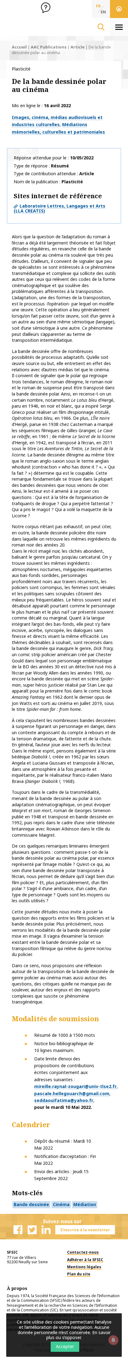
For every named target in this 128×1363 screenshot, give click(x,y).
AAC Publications (48, 47)
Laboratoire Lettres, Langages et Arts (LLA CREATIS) (59, 208)
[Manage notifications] (113, 1340)
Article (78, 47)
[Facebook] (18, 1229)
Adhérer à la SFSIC (85, 1259)
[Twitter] (32, 1229)
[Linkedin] (46, 1229)
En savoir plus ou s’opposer (78, 1335)
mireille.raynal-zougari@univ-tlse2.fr (75, 1086)
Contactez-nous (83, 1252)
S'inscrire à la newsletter (85, 1230)
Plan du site (78, 1274)
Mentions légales (84, 1266)
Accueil (19, 47)
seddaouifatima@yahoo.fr (63, 1100)
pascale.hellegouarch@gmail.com (71, 1093)
